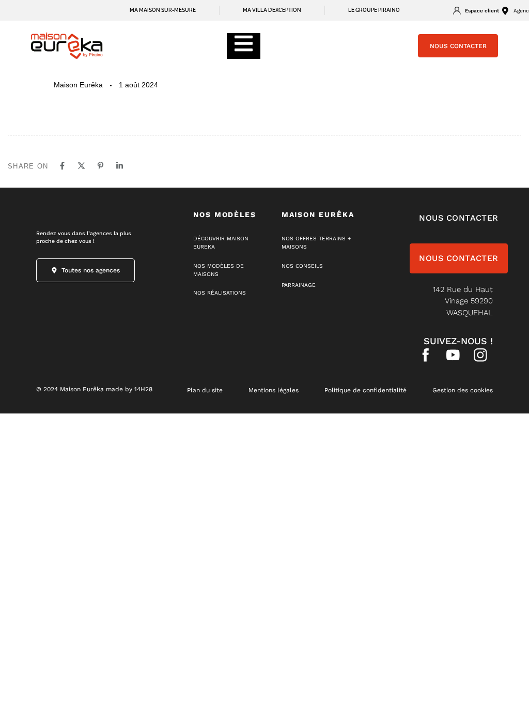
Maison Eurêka (78, 85)
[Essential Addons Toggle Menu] (243, 46)
